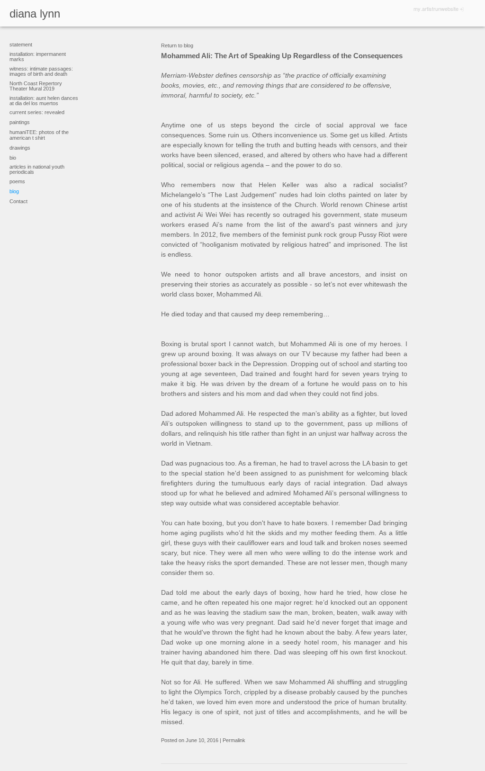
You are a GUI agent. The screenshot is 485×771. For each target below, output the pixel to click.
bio (12, 158)
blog (14, 191)
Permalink (234, 740)
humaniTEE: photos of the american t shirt (39, 135)
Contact (18, 201)
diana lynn (34, 13)
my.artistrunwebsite (435, 8)
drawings (19, 148)
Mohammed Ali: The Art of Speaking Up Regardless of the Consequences (282, 56)
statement (20, 44)
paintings (19, 122)
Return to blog (177, 45)
